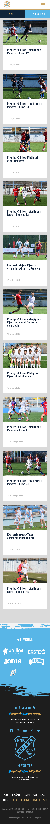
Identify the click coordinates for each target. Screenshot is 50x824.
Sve (11, 14)
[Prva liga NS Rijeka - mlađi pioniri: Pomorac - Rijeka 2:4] (25, 87)
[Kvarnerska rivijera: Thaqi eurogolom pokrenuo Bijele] (25, 518)
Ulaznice (36, 800)
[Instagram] (18, 731)
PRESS (45, 800)
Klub (35, 794)
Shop (15, 800)
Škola (42, 794)
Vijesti (7, 794)
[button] (43, 4)
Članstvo (25, 800)
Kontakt (7, 800)
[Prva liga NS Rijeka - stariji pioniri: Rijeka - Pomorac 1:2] (25, 194)
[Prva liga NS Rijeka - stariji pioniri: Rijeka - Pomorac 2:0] (25, 571)
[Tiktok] (32, 731)
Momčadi (16, 794)
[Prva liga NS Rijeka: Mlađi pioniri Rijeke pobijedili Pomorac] (25, 356)
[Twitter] (39, 731)
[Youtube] (25, 731)
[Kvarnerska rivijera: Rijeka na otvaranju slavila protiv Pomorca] (25, 248)
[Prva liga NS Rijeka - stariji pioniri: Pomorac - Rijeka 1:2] (25, 33)
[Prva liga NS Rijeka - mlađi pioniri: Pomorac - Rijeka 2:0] (25, 464)
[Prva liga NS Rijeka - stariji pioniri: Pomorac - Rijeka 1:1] (25, 410)
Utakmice (26, 794)
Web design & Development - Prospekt (25, 817)
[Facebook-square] (11, 731)
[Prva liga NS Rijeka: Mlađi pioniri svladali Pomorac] (25, 140)
